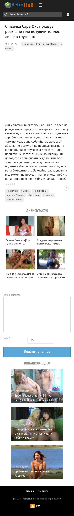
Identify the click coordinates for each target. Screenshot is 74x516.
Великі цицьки (42, 44)
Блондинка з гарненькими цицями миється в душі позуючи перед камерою (49, 242)
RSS (38, 506)
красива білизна (15, 195)
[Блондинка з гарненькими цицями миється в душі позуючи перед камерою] (51, 226)
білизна (25, 191)
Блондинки (28, 44)
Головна (30, 491)
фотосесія (34, 195)
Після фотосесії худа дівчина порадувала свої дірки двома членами (20, 275)
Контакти (43, 491)
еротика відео (14, 199)
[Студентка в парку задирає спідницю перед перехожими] (51, 259)
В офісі (54, 44)
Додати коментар (37, 352)
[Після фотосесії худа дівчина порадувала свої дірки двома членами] (20, 259)
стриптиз (48, 195)
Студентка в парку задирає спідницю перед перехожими (51, 275)
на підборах (40, 191)
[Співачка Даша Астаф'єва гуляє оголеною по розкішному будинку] (20, 226)
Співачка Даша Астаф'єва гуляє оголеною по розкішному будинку (18, 242)
